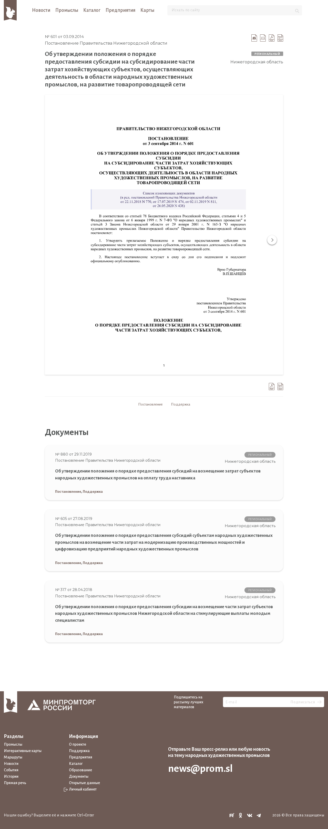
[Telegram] (258, 815)
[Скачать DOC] (280, 38)
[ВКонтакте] (250, 815)
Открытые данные (84, 783)
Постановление (150, 404)
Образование (80, 770)
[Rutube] (231, 815)
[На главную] (10, 10)
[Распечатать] (254, 38)
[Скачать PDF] (271, 38)
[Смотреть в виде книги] (263, 38)
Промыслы (66, 10)
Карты (147, 10)
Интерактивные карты (23, 751)
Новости (41, 10)
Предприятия (120, 10)
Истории (11, 776)
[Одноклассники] (240, 815)
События (11, 770)
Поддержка (180, 404)
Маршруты (13, 757)
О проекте (77, 744)
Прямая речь (15, 783)
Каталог (91, 10)
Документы (78, 776)
